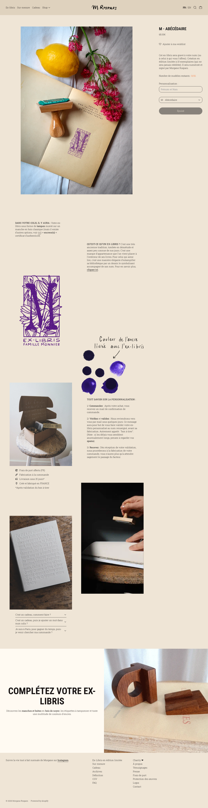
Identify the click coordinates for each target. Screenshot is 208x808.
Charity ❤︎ (138, 760)
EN (189, 7)
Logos (136, 782)
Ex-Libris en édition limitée (107, 760)
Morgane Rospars (20, 801)
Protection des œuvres (145, 778)
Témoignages (140, 767)
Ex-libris (10, 7)
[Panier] (200, 7)
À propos (137, 763)
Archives (97, 771)
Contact (137, 786)
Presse (136, 771)
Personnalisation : (168, 83)
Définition (97, 775)
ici (39, 232)
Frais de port (139, 775)
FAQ (94, 782)
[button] (195, 7)
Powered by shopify (39, 801)
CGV (94, 778)
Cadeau (36, 7)
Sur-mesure (23, 7)
